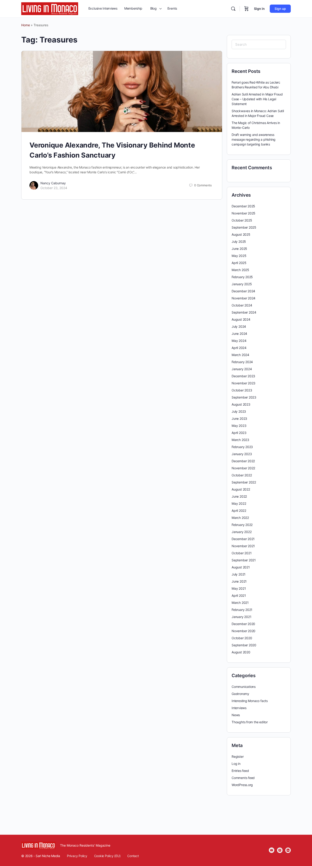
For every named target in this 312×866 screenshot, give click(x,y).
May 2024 (239, 341)
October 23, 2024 (53, 188)
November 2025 (243, 213)
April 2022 (239, 510)
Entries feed (240, 771)
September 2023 (244, 397)
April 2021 (239, 595)
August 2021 (241, 567)
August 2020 (241, 652)
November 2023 (243, 383)
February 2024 (242, 362)
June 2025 (239, 249)
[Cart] (246, 8)
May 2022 (239, 503)
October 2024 (242, 305)
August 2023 (241, 404)
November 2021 (243, 546)
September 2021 (244, 560)
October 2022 (242, 475)
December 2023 (243, 376)
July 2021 (239, 574)
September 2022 (244, 482)
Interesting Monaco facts (250, 701)
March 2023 (240, 440)
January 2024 (242, 369)
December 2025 (243, 206)
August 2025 (241, 234)
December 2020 (243, 624)
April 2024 (239, 348)
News (236, 715)
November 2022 (243, 468)
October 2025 (242, 220)
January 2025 (242, 284)
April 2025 (239, 263)
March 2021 (240, 603)
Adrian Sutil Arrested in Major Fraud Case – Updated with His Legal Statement (257, 99)
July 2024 (239, 326)
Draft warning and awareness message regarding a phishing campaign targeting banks (253, 139)
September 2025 (244, 227)
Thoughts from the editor (250, 722)
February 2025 (242, 277)
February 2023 (242, 447)
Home (25, 25)
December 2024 (243, 291)
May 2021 (239, 588)
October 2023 (242, 390)
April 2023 (239, 433)
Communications (244, 687)
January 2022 (241, 532)
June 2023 (239, 418)
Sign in (259, 9)
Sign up (280, 9)
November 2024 (243, 298)
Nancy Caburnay (53, 183)
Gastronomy (240, 694)
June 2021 (239, 581)
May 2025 (239, 256)
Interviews (239, 708)
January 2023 (242, 454)
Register (237, 756)
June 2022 (239, 496)
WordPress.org (242, 785)
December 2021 (243, 539)
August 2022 (241, 489)
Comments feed (243, 778)
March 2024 (240, 355)
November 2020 (243, 631)
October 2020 (242, 638)
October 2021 (241, 553)
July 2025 (239, 241)
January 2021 (241, 617)
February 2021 (242, 610)
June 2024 (239, 333)
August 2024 (241, 319)
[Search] (233, 8)
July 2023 (239, 411)
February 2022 (242, 525)
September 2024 (244, 312)
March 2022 (240, 518)
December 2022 (243, 461)
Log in (236, 764)
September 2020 (244, 645)
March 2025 (240, 270)
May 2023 (239, 426)
